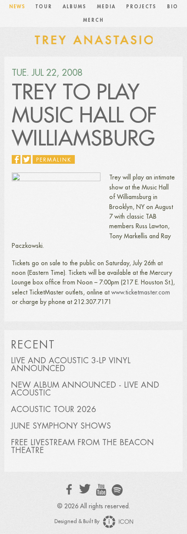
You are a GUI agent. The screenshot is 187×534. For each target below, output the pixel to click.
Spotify (117, 490)
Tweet (26, 159)
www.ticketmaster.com (140, 292)
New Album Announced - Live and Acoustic (85, 389)
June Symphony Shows (61, 426)
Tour (44, 6)
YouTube (101, 490)
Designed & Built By (77, 521)
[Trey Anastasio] (93, 39)
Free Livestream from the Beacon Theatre (82, 446)
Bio (172, 6)
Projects (141, 6)
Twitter (85, 489)
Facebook (69, 489)
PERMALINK (53, 159)
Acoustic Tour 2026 (53, 409)
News (17, 6)
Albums (75, 6)
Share (16, 159)
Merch (93, 20)
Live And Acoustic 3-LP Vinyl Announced (70, 364)
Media (106, 6)
